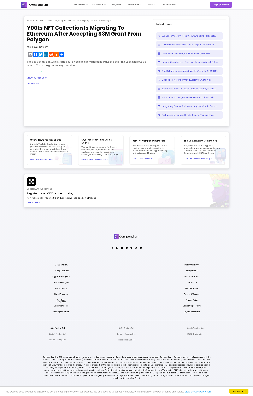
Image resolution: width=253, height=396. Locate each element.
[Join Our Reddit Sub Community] (140, 248)
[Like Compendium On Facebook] (117, 248)
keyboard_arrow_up (41, 71)
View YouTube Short (37, 78)
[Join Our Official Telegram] (126, 248)
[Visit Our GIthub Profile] (136, 248)
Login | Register (221, 4)
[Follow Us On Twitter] (112, 248)
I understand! (239, 391)
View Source (33, 84)
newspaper (159, 35)
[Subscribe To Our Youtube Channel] (121, 248)
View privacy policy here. (198, 391)
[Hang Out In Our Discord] (131, 248)
